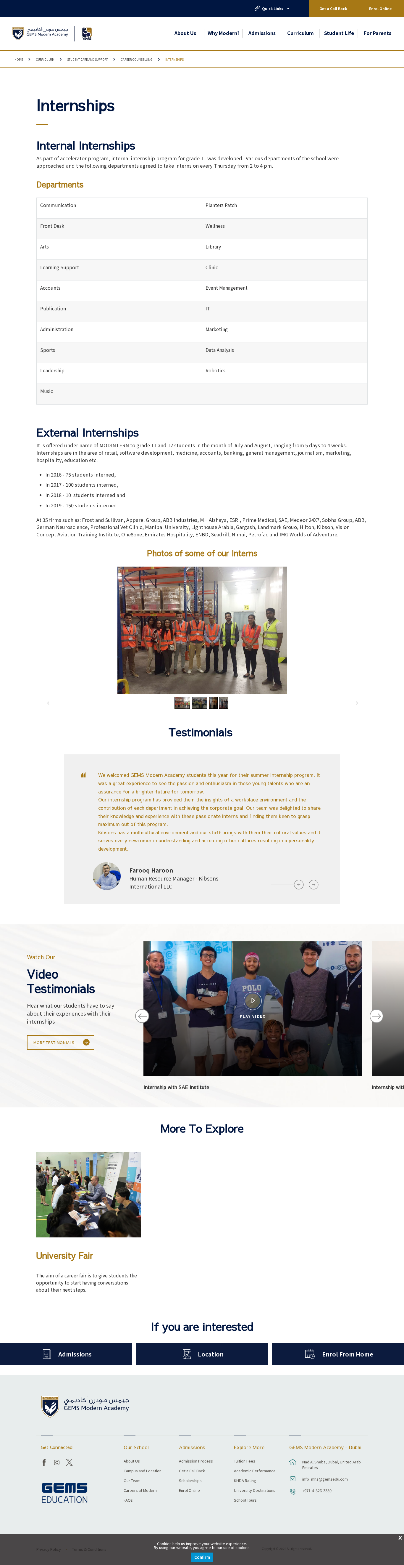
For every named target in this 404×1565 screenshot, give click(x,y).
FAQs (128, 1500)
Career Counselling (137, 59)
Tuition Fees (244, 1461)
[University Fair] (88, 1194)
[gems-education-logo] (64, 1493)
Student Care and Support (87, 59)
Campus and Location (142, 1471)
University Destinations (254, 1490)
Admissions (262, 33)
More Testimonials (54, 1042)
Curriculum (300, 33)
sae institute (253, 994)
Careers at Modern (140, 1490)
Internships (174, 59)
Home (18, 59)
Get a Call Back (333, 8)
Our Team (132, 1481)
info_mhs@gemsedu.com (325, 1479)
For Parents (377, 33)
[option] (202, 834)
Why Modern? (224, 33)
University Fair (64, 1255)
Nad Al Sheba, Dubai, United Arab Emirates (331, 1464)
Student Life (339, 33)
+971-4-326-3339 (317, 1490)
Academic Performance (255, 1471)
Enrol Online (380, 8)
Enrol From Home (347, 1354)
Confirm (202, 1557)
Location (211, 1354)
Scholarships (190, 1481)
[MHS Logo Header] (40, 34)
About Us (185, 33)
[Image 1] (87, 34)
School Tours (245, 1500)
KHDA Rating (245, 1481)
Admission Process (196, 1461)
